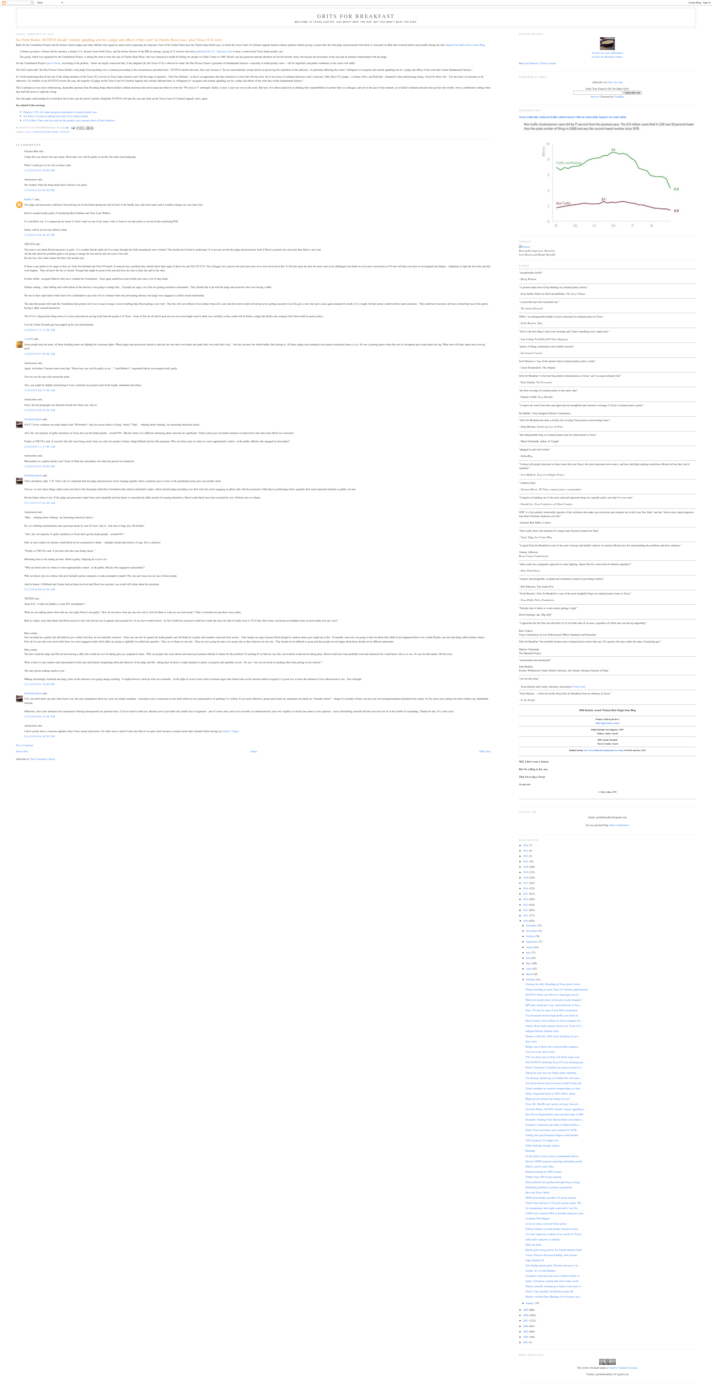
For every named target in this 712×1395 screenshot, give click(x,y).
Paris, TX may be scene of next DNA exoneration (551, 1010)
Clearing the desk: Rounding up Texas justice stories (552, 984)
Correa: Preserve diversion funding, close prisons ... (552, 1255)
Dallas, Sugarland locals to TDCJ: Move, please (550, 1093)
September (532, 941)
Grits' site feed (614, 82)
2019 (526, 872)
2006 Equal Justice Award (607, 723)
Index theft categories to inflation (542, 1239)
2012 (526, 910)
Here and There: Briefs (537, 1192)
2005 (526, 1331)
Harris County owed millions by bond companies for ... (554, 1020)
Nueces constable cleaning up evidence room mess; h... (554, 1286)
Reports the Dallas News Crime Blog (465, 45)
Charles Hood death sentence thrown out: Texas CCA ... (554, 1026)
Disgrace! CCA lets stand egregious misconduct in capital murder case (60, 112)
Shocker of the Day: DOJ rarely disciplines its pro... (552, 1036)
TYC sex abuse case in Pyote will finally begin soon (552, 1057)
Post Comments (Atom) (42, 759)
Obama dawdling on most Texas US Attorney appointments (556, 989)
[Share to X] (85, 128)
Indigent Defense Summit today (542, 1031)
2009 (526, 1309)
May (528, 963)
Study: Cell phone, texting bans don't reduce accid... (552, 1281)
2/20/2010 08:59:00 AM (39, 410)
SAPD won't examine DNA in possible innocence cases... (555, 1213)
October (530, 936)
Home (254, 751)
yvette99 (28, 339)
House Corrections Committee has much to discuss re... (554, 1067)
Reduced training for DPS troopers (543, 1171)
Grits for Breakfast (356, 15)
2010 (526, 921)
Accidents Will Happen (537, 1218)
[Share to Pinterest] (92, 128)
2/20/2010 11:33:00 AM (39, 446)
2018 (526, 877)
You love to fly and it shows (540, 1052)
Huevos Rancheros (619, 825)
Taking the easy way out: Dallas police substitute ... (552, 1073)
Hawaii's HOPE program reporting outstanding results (553, 1161)
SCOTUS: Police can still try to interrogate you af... (552, 994)
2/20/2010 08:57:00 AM (39, 390)
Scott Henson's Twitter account (539, 63)
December (531, 925)
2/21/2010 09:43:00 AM (39, 589)
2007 (526, 1320)
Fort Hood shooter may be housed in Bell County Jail (553, 1083)
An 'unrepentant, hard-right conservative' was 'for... (552, 1208)
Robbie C (29, 199)
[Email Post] (73, 128)
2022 (526, 856)
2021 (526, 861)
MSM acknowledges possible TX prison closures (550, 1197)
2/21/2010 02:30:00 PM (39, 684)
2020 (526, 867)
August (530, 947)
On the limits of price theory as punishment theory (551, 1156)
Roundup (530, 1150)
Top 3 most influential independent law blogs (604, 750)
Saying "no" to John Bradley (540, 1270)
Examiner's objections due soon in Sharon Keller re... (553, 1276)
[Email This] (78, 128)
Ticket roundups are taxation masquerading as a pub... (553, 1088)
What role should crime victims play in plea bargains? (553, 1000)
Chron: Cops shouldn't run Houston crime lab (549, 1291)
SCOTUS (65, 132)
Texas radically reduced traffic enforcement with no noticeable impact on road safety (573, 117)
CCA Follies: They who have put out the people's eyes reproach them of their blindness (69, 120)
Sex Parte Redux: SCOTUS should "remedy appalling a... (555, 1109)
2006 (526, 1326)
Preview (595, 96)
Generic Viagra (231, 731)
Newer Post (22, 751)
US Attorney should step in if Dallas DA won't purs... (553, 1078)
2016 (526, 888)
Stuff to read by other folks (539, 1166)
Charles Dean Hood (46, 132)
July (528, 952)
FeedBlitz (619, 96)
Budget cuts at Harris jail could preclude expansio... (552, 1046)
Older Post (485, 751)
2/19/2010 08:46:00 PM (39, 235)
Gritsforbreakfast (33, 419)
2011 (526, 915)
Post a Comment (24, 745)
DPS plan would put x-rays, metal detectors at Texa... (553, 1005)
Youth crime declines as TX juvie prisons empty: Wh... (554, 1203)
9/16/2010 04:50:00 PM (39, 736)
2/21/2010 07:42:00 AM (39, 503)
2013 (526, 904)
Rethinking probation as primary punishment (548, 1187)
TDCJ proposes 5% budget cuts (541, 1140)
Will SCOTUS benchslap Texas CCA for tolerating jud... (555, 1062)
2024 (526, 845)
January (530, 1303)
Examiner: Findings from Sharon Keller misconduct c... (554, 1119)
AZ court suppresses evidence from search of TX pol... (554, 1234)
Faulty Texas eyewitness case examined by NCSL (551, 1130)
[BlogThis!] (81, 128)
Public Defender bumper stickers (542, 1145)
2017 (526, 883)
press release (53, 63)
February (531, 979)
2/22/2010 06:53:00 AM (39, 716)
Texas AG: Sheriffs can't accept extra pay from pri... (552, 1104)
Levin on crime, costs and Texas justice (546, 1223)
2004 (526, 1337)
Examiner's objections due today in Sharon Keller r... (553, 1124)
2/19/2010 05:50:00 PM (39, 190)
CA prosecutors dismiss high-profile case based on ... (553, 1015)
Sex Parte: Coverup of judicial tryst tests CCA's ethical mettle (55, 116)
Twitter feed (578, 686)
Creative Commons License (623, 1367)
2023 (526, 850)
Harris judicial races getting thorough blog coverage (552, 1182)
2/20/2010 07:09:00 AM (39, 354)
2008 (526, 1315)
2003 (526, 1342)
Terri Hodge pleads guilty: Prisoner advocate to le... (552, 1265)
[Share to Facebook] (88, 128)
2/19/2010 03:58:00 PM (39, 170)
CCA (28, 132)
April (529, 968)
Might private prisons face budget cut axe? (547, 1098)
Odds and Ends (533, 1244)
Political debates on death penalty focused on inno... (552, 1229)
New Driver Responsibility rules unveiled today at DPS (554, 1114)
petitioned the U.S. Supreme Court (214, 51)
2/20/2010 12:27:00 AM (39, 330)
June (528, 958)
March (529, 974)
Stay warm (531, 1041)
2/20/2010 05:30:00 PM (39, 466)
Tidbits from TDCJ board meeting (543, 1177)
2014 (526, 899)
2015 (526, 893)
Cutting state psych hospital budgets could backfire (551, 1135)
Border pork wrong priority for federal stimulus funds (553, 1250)
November (532, 931)
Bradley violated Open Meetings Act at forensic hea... (553, 1296)
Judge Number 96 (534, 1260)
